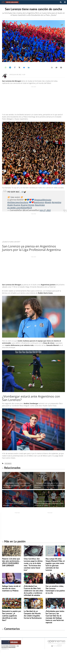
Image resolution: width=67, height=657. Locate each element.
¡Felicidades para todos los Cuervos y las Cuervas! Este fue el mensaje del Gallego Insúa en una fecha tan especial (55, 617)
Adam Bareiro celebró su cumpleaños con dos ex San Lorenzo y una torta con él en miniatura (17, 485)
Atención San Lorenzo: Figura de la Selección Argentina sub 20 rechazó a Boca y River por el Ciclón (49, 503)
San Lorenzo (8, 463)
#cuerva (24, 205)
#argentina (56, 202)
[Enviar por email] (61, 67)
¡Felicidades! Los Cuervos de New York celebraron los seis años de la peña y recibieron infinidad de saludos (33, 590)
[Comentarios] (56, 67)
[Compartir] (5, 67)
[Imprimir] (52, 67)
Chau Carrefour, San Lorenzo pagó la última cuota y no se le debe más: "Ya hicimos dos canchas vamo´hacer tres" (33, 564)
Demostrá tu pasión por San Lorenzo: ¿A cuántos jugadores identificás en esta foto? (11, 615)
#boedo (48, 202)
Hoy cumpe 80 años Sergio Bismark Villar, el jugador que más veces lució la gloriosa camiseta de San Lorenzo (55, 564)
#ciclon (31, 205)
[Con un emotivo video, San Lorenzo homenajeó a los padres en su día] (55, 578)
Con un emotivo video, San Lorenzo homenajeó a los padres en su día (55, 589)
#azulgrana (40, 205)
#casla (10, 205)
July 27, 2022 (45, 210)
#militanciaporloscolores (17, 202)
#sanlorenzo (39, 202)
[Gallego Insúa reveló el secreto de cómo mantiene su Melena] (11, 578)
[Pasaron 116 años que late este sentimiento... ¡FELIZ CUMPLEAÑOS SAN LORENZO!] (11, 551)
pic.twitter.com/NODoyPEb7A (19, 207)
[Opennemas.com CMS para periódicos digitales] (56, 643)
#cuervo (16, 205)
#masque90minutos (42, 199)
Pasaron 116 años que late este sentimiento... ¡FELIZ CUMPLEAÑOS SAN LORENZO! (11, 562)
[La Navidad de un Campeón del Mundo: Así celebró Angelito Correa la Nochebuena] (33, 603)
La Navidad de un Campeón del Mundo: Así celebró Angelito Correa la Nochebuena (33, 614)
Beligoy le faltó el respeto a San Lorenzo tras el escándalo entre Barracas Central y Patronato (49, 485)
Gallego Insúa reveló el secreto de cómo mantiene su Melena (11, 588)
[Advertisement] (33, 99)
